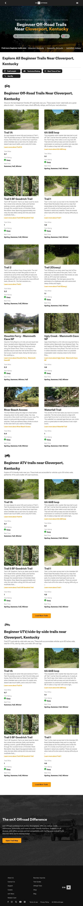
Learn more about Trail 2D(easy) (62, 276)
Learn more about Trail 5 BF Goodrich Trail (21, 207)
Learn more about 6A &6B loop (62, 140)
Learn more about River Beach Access (21, 417)
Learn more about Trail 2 (21, 276)
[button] (11, 71)
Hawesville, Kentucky (55, 48)
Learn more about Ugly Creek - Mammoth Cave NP (62, 347)
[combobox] (38, 36)
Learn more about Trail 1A (21, 140)
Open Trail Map (12, 840)
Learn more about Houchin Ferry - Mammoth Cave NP (21, 347)
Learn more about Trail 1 (62, 207)
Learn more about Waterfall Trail (62, 417)
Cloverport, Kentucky (36, 48)
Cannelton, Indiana (73, 48)
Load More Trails (41, 615)
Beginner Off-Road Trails (23, 20)
